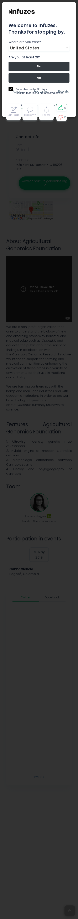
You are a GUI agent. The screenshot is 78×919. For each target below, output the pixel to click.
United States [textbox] (24, 48)
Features (41, 91)
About (18, 91)
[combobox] (39, 48)
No (39, 66)
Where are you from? (25, 42)
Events (63, 91)
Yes (39, 78)
